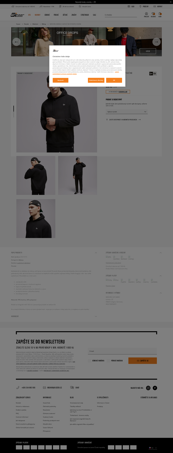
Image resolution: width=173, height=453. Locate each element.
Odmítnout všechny (96, 80)
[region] (87, 66)
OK (114, 80)
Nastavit (61, 80)
